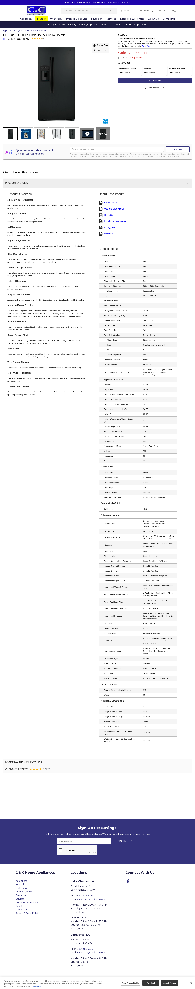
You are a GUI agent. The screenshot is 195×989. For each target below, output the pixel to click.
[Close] (191, 983)
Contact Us (169, 19)
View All (103, 134)
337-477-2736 (86, 895)
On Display (56, 19)
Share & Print (102, 45)
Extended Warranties (132, 19)
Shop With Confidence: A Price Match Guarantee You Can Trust (97, 2)
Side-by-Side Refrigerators (37, 31)
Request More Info (156, 88)
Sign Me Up (125, 841)
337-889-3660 (86, 949)
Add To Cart (155, 80)
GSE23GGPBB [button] (23, 39)
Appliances (26, 19)
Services (111, 19)
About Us (153, 19)
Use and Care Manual (114, 209)
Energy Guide (110, 227)
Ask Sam (178, 149)
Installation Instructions (115, 221)
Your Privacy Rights (130, 983)
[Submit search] (111, 10)
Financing (97, 19)
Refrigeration (19, 31)
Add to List (102, 50)
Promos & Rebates (76, 19)
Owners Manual (111, 202)
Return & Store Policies (28, 913)
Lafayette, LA (80, 934)
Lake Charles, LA (82, 881)
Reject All (151, 983)
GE (4, 39)
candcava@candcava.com (91, 899)
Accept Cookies (169, 983)
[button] (121, 10)
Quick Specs (110, 215)
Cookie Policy (36, 986)
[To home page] (36, 11)
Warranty (108, 234)
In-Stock (41, 19)
